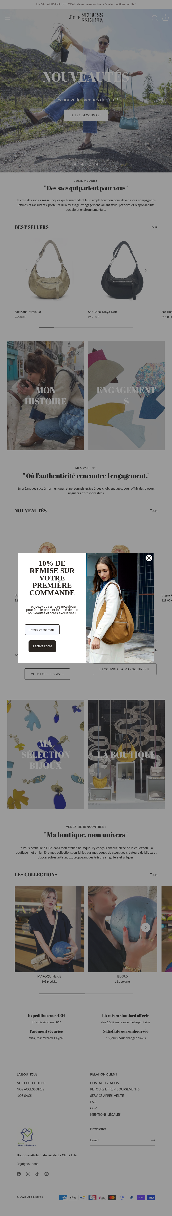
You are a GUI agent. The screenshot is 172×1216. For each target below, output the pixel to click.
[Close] (149, 558)
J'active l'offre (42, 646)
